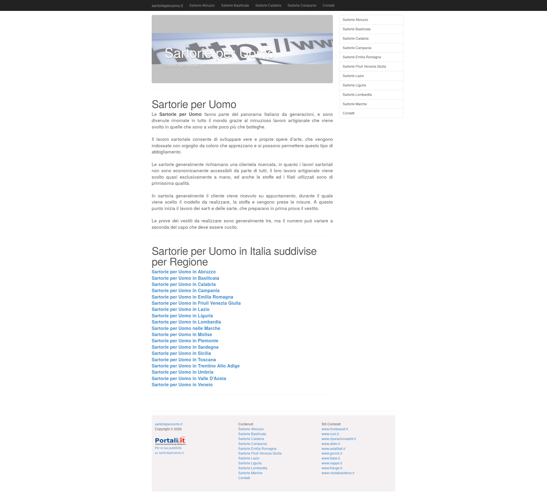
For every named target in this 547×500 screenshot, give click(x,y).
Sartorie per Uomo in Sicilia (181, 353)
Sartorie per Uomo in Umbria (182, 372)
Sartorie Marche (355, 103)
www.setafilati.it (333, 448)
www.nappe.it (332, 463)
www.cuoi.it (330, 433)
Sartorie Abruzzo (202, 5)
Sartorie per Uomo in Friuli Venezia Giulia (196, 303)
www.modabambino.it (338, 472)
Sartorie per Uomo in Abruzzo (184, 271)
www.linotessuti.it (335, 428)
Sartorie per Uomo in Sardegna (185, 347)
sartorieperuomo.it (167, 5)
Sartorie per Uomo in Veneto (182, 384)
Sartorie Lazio (353, 75)
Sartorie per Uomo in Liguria (182, 315)
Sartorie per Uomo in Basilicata (185, 278)
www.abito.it (331, 443)
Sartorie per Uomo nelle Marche (186, 328)
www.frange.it (332, 467)
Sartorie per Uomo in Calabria (184, 284)
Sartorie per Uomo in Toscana (184, 359)
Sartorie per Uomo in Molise (182, 334)
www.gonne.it (332, 453)
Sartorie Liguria (354, 85)
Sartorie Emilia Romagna (362, 56)
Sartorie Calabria (268, 5)
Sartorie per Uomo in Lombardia (186, 321)
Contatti (328, 5)
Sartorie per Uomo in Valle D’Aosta (189, 378)
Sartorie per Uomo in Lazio (181, 309)
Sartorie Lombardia (357, 94)
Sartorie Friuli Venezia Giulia (364, 66)
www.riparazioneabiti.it (339, 438)
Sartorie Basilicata (235, 5)
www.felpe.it (331, 458)
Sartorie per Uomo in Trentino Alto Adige (196, 365)
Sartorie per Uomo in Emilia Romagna (192, 296)
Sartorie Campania (302, 5)
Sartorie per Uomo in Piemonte (185, 340)
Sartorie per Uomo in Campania (186, 290)
